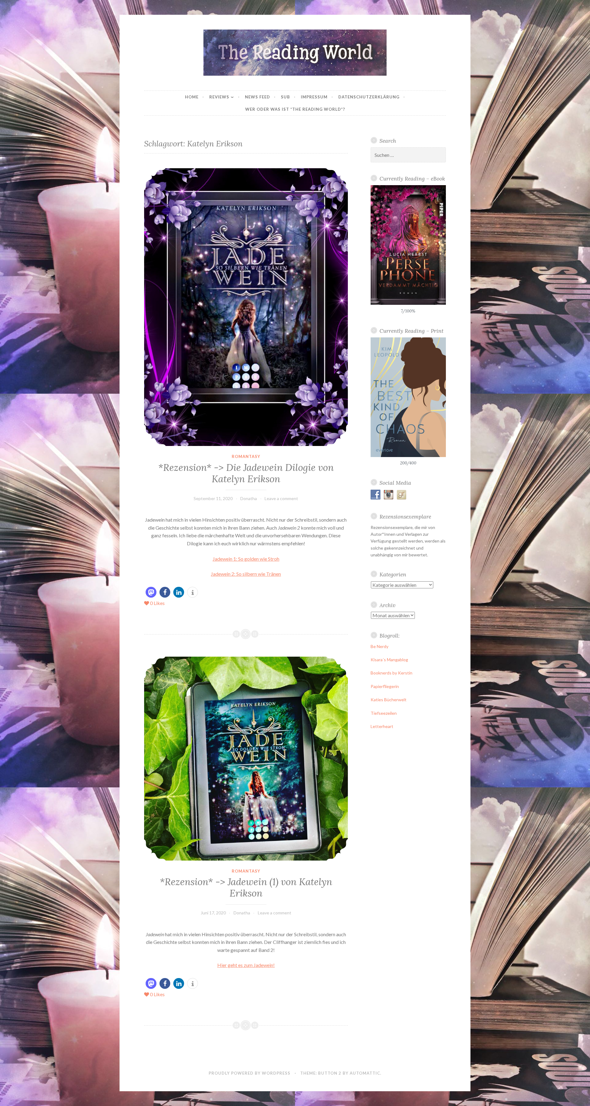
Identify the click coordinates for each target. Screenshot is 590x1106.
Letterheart (382, 726)
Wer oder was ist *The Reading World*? (295, 109)
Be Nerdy (379, 646)
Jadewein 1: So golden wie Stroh (246, 559)
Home (192, 96)
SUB (285, 96)
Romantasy (246, 456)
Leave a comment (281, 498)
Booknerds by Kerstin (391, 672)
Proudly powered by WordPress (249, 1073)
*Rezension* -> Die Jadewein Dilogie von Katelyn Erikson (246, 473)
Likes (157, 603)
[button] (151, 592)
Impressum (314, 96)
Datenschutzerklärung (368, 96)
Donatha (248, 498)
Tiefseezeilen (384, 713)
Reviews (219, 96)
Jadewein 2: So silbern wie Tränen (246, 574)
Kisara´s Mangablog (389, 659)
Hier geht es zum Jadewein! (246, 965)
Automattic (365, 1073)
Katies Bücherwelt (389, 699)
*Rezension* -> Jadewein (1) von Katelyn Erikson (246, 888)
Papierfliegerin (385, 686)
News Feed (257, 96)
